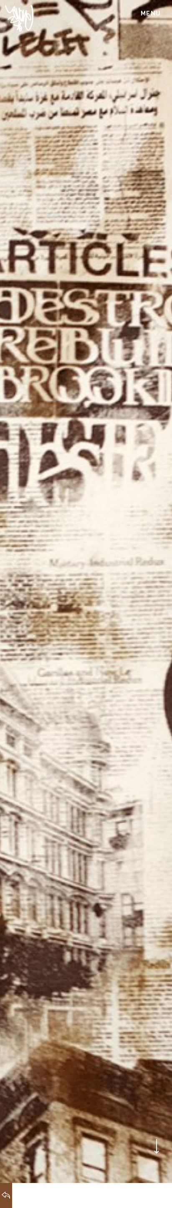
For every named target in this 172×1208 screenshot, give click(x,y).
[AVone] (19, 18)
